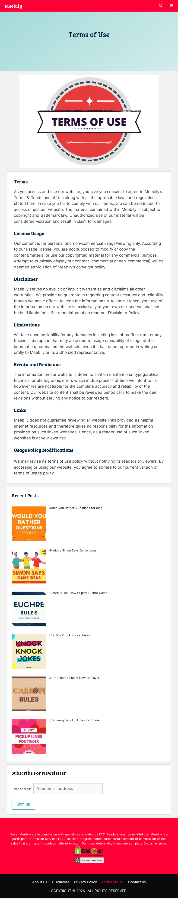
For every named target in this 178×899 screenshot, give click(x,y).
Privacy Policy (85, 882)
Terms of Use (113, 882)
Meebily (13, 6)
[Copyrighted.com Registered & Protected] (89, 862)
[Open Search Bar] (161, 6)
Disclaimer (60, 882)
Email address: (22, 789)
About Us (39, 882)
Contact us (137, 882)
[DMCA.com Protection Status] (89, 855)
